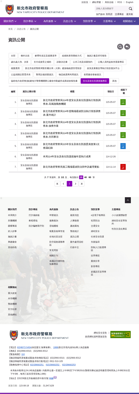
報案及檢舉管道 (57, 231)
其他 (114, 81)
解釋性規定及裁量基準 (46, 56)
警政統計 (74, 231)
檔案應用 (15, 68)
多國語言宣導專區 (98, 273)
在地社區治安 (55, 236)
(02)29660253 (69, 365)
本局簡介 (12, 215)
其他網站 (12, 314)
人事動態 (74, 220)
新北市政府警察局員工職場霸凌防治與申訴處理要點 (71, 166)
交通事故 (119, 14)
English (129, 2)
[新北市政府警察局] (35, 10)
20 (81, 177)
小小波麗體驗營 (119, 215)
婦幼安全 (95, 231)
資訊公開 (74, 236)
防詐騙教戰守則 (36, 226)
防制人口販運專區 (98, 248)
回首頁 (85, 2)
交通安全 (95, 226)
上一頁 (63, 183)
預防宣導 (88, 21)
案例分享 (95, 261)
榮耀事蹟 (12, 226)
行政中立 (74, 247)
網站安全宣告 (100, 333)
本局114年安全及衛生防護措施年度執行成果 (67, 156)
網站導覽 (96, 2)
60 (90, 177)
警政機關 (12, 304)
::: (1, 1)
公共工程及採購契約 (82, 62)
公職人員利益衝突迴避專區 (111, 62)
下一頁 (75, 183)
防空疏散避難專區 (57, 243)
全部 (13, 56)
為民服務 (48, 21)
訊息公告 (68, 21)
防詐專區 (28, 21)
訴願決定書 (62, 62)
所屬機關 (12, 220)
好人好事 (12, 231)
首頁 (10, 29)
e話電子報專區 (98, 215)
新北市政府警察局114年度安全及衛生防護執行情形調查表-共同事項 (72, 135)
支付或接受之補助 (42, 62)
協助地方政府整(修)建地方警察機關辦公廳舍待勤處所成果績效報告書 (44, 81)
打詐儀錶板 (34, 215)
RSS (119, 2)
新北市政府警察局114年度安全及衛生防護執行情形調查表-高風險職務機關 (72, 102)
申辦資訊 (53, 215)
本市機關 (12, 298)
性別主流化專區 (119, 229)
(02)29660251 (37, 365)
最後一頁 (81, 183)
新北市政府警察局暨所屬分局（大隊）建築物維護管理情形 (53, 68)
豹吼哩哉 (33, 220)
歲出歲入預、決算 (19, 62)
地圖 (51, 378)
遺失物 (129, 14)
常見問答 (53, 250)
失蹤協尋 (95, 242)
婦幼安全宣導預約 (119, 222)
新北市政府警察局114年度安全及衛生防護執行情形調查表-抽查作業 (72, 124)
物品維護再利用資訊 (68, 74)
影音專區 (95, 266)
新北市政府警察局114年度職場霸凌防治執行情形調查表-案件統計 (72, 113)
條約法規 (25, 56)
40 (85, 177)
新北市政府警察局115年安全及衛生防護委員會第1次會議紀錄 (71, 146)
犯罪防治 (95, 220)
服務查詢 (53, 220)
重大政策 (12, 293)
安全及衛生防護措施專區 (95, 81)
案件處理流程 (76, 242)
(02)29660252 (53, 365)
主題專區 (108, 21)
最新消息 (74, 215)
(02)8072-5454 (24, 347)
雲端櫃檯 (53, 226)
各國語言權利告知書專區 (57, 262)
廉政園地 (74, 226)
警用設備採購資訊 (44, 74)
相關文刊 (53, 255)
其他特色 (12, 247)
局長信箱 (109, 2)
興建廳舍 (12, 242)
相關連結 (128, 21)
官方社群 (12, 309)
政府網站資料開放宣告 (96, 336)
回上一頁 (127, 45)
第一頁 (57, 183)
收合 (128, 200)
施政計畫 (12, 236)
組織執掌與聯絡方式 (72, 56)
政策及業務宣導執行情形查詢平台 (103, 68)
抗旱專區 (95, 255)
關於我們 (8, 21)
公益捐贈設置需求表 (21, 74)
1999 (55, 347)
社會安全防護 (97, 236)
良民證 (109, 14)
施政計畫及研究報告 (97, 56)
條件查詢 (120, 45)
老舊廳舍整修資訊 (92, 74)
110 (23, 354)
